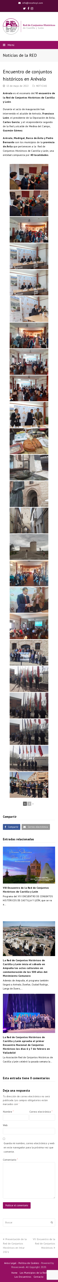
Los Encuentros (23, 1276)
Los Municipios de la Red (33, 1272)
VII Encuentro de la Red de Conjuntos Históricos (44, 1243)
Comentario (10, 1159)
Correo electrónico (40, 1111)
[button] (29, 45)
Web (5, 1125)
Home (14, 1272)
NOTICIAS (41, 85)
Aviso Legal (10, 1263)
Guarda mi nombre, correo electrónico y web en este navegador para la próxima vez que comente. (29, 1147)
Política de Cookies (29, 1263)
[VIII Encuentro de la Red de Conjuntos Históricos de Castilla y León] (29, 865)
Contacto (39, 1276)
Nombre (8, 1111)
